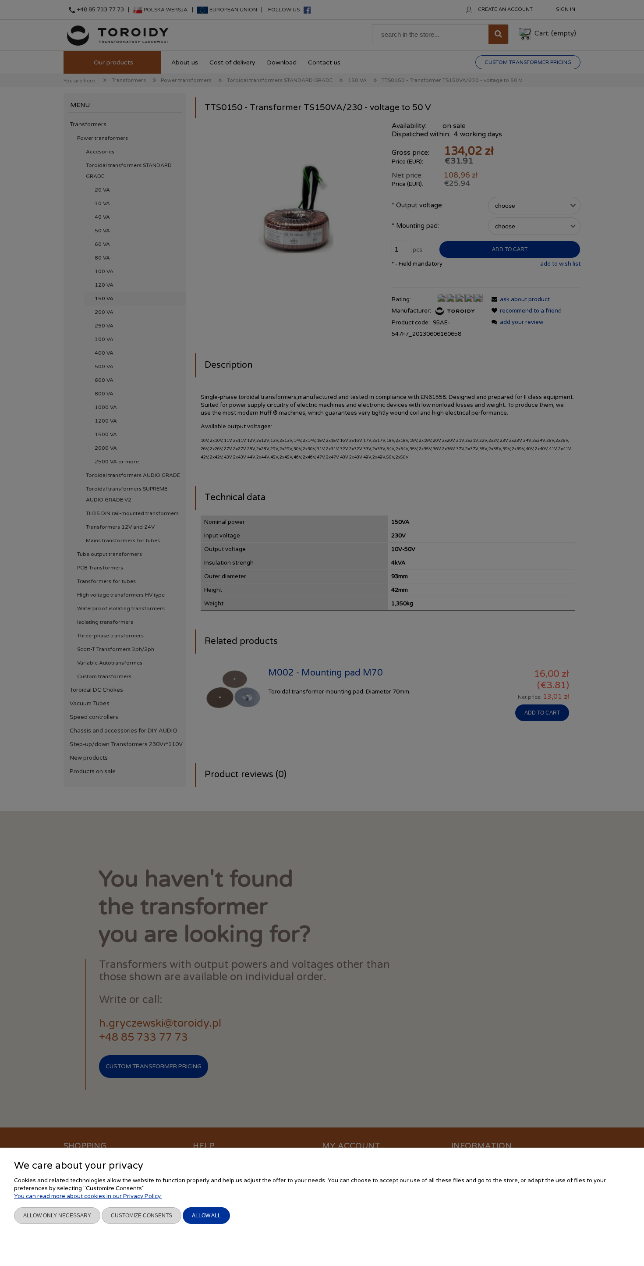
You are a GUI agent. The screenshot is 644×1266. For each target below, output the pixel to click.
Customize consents (141, 1216)
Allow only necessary (57, 1216)
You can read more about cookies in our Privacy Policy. (88, 1196)
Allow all (206, 1216)
